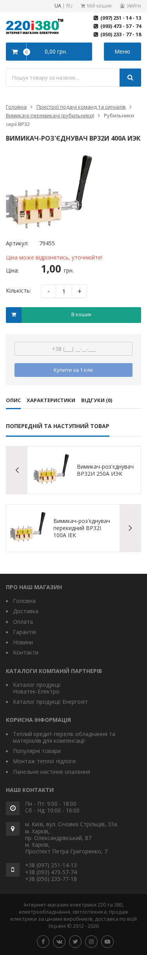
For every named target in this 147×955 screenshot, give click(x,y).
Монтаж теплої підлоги (44, 761)
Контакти (25, 652)
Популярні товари (37, 750)
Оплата (23, 621)
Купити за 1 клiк (73, 369)
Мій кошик (99, 5)
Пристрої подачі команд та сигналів (81, 106)
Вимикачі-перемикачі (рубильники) (50, 115)
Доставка (25, 611)
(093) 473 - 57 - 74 (120, 26)
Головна (16, 106)
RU (69, 6)
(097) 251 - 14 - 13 (120, 17)
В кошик (81, 314)
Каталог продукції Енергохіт (50, 701)
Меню (122, 51)
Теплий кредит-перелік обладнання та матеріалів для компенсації (64, 737)
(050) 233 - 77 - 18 (120, 34)
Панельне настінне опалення (51, 771)
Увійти (134, 5)
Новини (23, 642)
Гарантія (24, 632)
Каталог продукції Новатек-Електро (37, 688)
